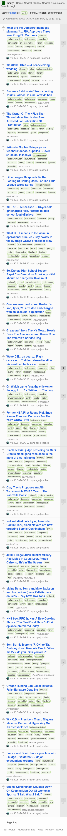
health (10, 46)
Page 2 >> (12, 822)
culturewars (30, 39)
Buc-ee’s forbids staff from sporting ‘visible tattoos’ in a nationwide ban (29, 93)
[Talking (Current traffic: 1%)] (3, 3)
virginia (26, 375)
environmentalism (15, 397)
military (28, 345)
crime (32, 69)
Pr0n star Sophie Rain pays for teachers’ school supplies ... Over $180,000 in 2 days (28, 151)
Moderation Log (26, 829)
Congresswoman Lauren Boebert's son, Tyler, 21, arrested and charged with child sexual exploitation (29, 308)
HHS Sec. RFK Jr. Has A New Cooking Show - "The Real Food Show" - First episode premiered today (30, 622)
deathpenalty (13, 315)
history (19, 46)
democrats (12, 42)
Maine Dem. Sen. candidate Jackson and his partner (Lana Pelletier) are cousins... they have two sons (30, 592)
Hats (40, 829)
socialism (37, 50)
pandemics (26, 50)
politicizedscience (29, 401)
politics (52, 162)
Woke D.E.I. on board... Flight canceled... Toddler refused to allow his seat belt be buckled (29, 360)
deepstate (42, 39)
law (25, 427)
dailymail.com (40, 319)
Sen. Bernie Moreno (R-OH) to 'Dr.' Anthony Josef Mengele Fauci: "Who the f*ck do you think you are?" (30, 648)
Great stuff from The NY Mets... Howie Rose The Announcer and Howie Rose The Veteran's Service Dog (31, 334)
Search (5, 6)
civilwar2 (42, 35)
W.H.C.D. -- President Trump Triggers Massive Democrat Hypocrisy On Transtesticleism (30, 723)
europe (35, 566)
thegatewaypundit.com (24, 577)
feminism (47, 536)
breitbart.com (12, 196)
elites (34, 128)
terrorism (40, 573)
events (23, 72)
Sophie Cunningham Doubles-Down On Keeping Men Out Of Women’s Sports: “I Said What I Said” (29, 790)
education (12, 162)
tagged (12, 12)
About (59, 829)
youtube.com (43, 633)
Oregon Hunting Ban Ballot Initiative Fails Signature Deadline (29, 688)
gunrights (49, 42)
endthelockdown (15, 663)
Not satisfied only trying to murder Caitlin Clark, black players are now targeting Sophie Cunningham (29, 525)
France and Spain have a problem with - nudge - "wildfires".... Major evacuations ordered (31, 757)
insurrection (13, 76)
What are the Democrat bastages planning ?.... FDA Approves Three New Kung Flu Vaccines (28, 31)
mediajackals (13, 50)
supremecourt (40, 435)
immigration (29, 46)
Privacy (49, 829)
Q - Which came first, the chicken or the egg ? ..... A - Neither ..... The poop (30, 388)
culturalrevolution (15, 39)
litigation (24, 76)
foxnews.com (12, 259)
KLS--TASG (20, 57)
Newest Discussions (53, 3)
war (9, 577)
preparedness (14, 80)
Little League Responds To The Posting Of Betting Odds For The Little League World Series (30, 181)
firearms (11, 701)
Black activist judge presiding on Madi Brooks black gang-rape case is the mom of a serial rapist (31, 454)
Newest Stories (32, 3)
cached (46, 57)
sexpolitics (43, 132)
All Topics (9, 829)
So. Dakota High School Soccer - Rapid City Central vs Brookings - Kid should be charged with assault (30, 274)
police (33, 132)
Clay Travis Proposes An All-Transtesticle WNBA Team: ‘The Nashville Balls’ (27, 491)
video (47, 289)
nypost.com (47, 80)
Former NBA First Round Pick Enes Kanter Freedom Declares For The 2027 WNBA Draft (29, 416)
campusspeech (39, 155)
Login (13, 6)
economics (42, 99)
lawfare (41, 46)
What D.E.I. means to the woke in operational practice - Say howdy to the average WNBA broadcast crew (29, 237)
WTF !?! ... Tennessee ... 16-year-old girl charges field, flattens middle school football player (29, 210)
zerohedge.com (14, 54)
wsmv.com (36, 222)
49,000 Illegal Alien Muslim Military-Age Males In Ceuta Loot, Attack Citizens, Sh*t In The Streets (29, 558)
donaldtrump (36, 731)
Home (19, 3)
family (10, 3)
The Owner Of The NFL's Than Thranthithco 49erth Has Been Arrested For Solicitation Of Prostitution (25, 119)
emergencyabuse (27, 42)
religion (26, 80)
